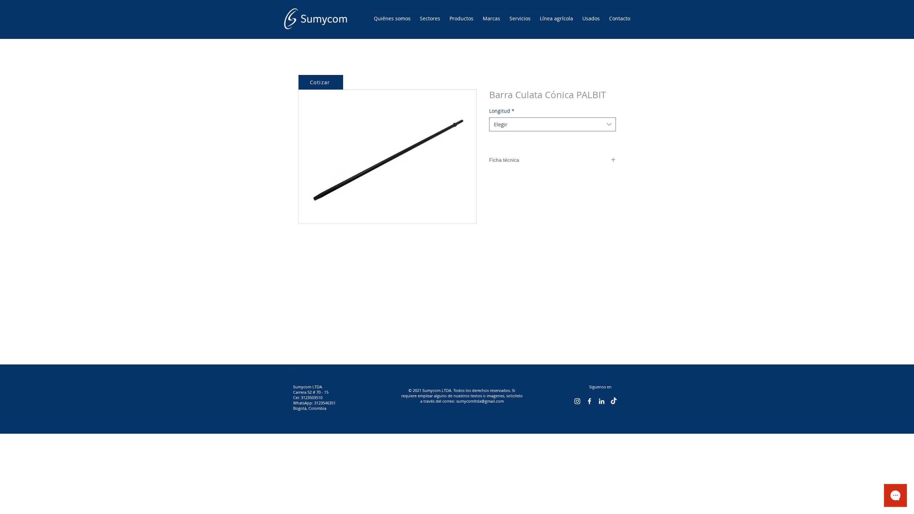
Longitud (501, 110)
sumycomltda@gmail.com (480, 401)
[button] (353, 15)
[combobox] (552, 124)
